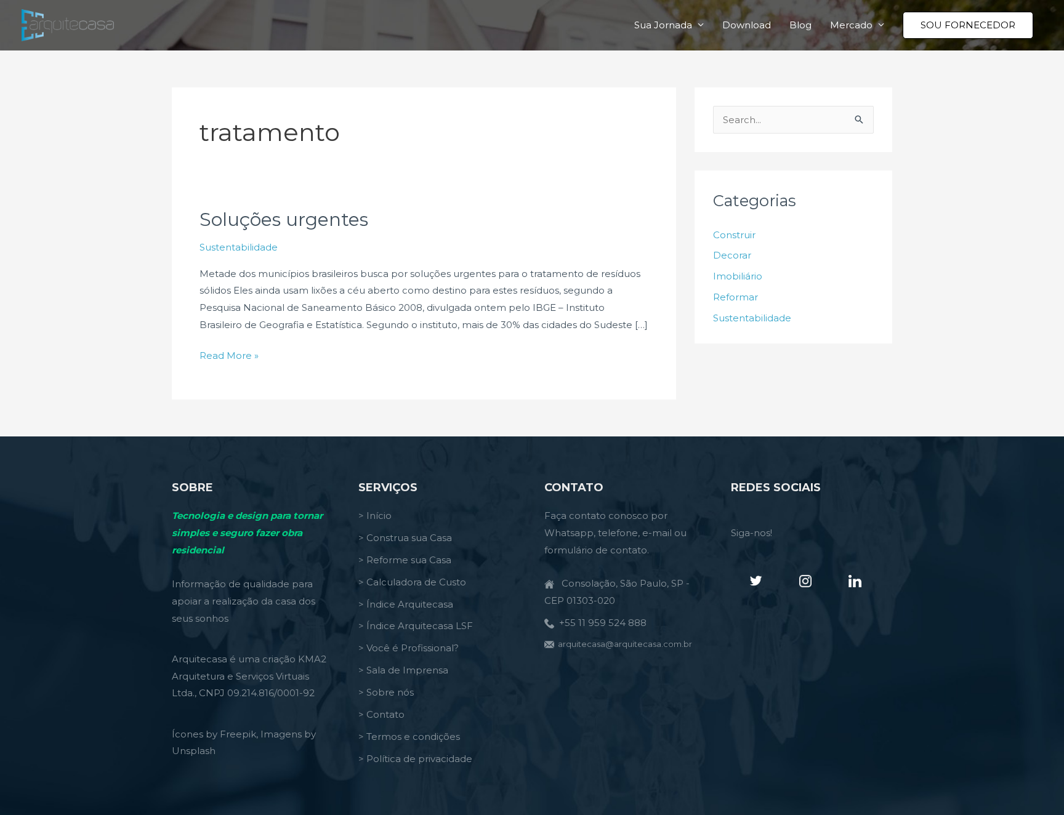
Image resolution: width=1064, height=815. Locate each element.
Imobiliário (737, 276)
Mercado (851, 25)
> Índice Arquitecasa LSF (415, 626)
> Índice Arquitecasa (405, 604)
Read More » (229, 356)
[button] (968, 25)
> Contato (381, 714)
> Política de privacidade (415, 759)
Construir (734, 235)
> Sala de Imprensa (403, 670)
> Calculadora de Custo (412, 582)
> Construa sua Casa (405, 538)
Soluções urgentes (284, 219)
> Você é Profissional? (408, 648)
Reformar (735, 297)
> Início (375, 515)
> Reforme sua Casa (404, 560)
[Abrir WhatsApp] (1033, 784)
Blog (800, 25)
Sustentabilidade (239, 247)
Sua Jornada (663, 25)
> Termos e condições (409, 736)
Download (746, 25)
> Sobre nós (386, 692)
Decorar (732, 255)
